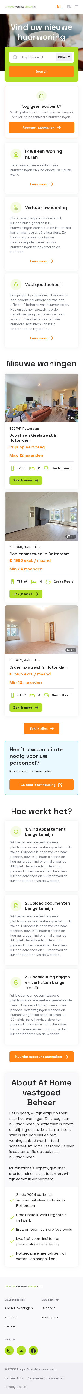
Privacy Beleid (15, 1387)
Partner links (14, 1378)
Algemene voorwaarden (45, 1378)
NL (59, 6)
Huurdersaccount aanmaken (38, 1057)
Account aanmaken (39, 128)
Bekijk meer (22, 480)
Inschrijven (50, 1317)
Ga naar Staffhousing (38, 785)
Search (41, 71)
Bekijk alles (39, 728)
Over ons (49, 1308)
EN (69, 7)
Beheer (10, 1326)
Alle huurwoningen (19, 1308)
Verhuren (11, 1317)
